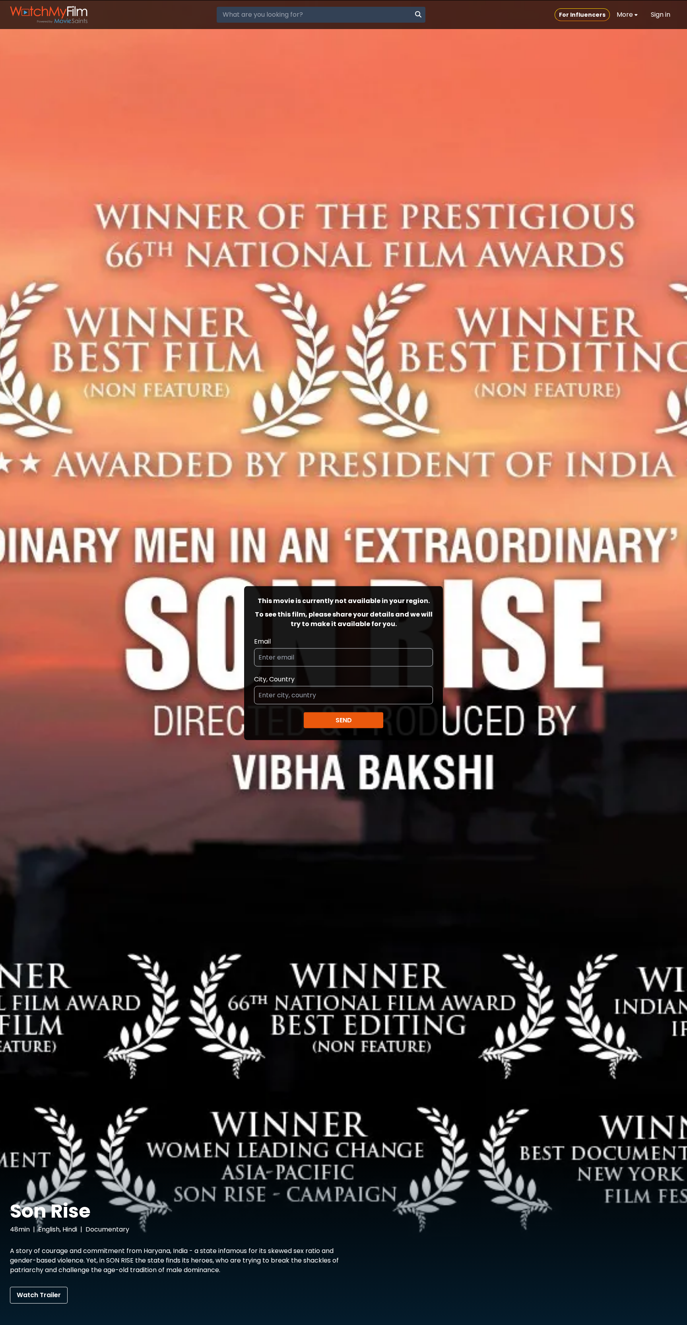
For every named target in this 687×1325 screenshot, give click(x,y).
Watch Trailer (39, 1295)
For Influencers (582, 15)
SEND (344, 719)
